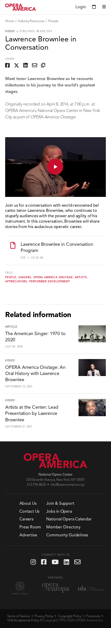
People (53, 21)
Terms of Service (18, 616)
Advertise (28, 535)
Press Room (30, 527)
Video (10, 31)
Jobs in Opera (59, 512)
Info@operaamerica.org (67, 484)
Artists (81, 277)
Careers (26, 519)
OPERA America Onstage (53, 277)
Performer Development (49, 281)
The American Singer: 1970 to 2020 (35, 337)
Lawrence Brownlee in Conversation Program (57, 247)
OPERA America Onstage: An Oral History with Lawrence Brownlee (35, 373)
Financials (93, 616)
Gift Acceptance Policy (23, 620)
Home (9, 21)
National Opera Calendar (68, 519)
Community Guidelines (67, 535)
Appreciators (16, 281)
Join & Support (60, 504)
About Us (27, 504)
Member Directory (63, 527)
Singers (24, 277)
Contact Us (29, 512)
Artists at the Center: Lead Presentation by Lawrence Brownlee (31, 413)
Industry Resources (31, 21)
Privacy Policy (44, 616)
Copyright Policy (69, 616)
